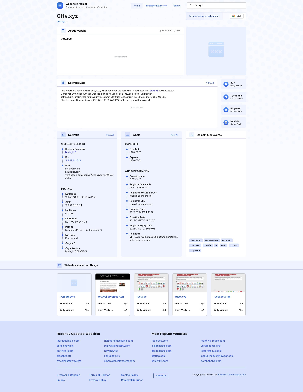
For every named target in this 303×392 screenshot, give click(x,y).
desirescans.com (161, 350)
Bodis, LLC (70, 152)
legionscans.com (161, 345)
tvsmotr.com (67, 296)
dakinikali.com (65, 350)
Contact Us (161, 375)
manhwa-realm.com (213, 340)
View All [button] (210, 82)
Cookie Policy (129, 375)
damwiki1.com (160, 360)
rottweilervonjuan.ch (111, 296)
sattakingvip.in (65, 345)
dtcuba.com (159, 355)
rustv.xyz (180, 296)
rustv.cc (142, 296)
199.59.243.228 (73, 160)
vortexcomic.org (210, 345)
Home (137, 5)
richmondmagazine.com (118, 340)
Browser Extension (156, 5)
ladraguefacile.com (68, 340)
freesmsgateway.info (69, 360)
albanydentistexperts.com (119, 360)
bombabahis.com (211, 360)
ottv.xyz (61, 21)
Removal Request (132, 380)
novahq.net (111, 350)
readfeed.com (160, 340)
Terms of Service (99, 375)
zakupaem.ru (112, 355)
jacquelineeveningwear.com (217, 355)
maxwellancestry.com (117, 345)
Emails (177, 5)
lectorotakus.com (211, 350)
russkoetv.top (222, 296)
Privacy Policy (97, 380)
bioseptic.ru (64, 355)
